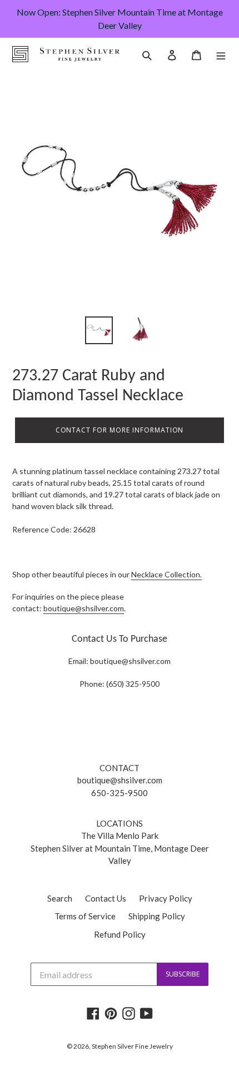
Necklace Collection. (166, 574)
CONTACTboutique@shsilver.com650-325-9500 (119, 780)
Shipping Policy (156, 916)
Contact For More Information (120, 430)
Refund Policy (120, 934)
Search (59, 898)
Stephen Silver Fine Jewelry (132, 1046)
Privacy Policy (165, 898)
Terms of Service (85, 916)
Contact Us (105, 898)
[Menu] (221, 54)
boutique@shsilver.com (83, 608)
